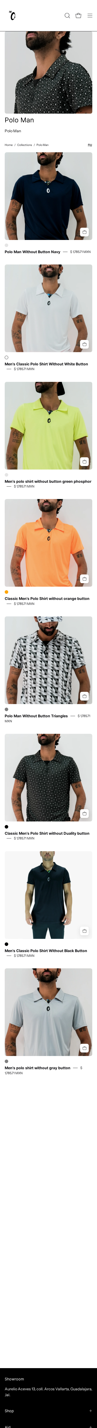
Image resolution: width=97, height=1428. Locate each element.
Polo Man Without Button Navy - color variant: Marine (6, 245)
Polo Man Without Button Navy (32, 251)
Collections (24, 145)
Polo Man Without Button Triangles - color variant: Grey (6, 709)
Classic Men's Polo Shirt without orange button (47, 598)
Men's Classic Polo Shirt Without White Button (46, 364)
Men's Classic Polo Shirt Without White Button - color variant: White (6, 357)
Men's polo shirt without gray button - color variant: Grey (6, 1061)
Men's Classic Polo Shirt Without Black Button (46, 950)
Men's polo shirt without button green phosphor (48, 481)
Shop (9, 1410)
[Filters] (90, 145)
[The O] (13, 16)
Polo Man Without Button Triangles (36, 716)
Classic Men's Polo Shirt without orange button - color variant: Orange (6, 592)
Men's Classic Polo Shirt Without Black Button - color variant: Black (6, 944)
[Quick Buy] (84, 232)
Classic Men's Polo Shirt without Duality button (47, 833)
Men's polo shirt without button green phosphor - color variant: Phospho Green (6, 475)
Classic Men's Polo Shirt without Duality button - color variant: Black (6, 827)
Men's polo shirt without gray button (37, 1068)
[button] (67, 15)
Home (9, 145)
